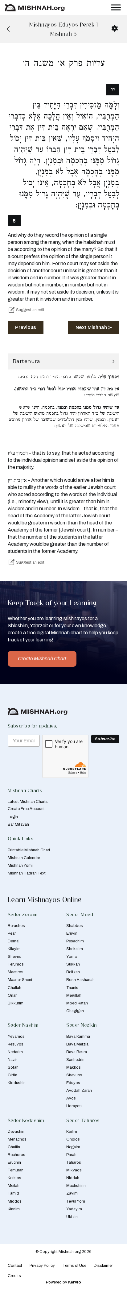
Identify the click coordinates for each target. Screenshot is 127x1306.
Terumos (16, 964)
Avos (71, 1098)
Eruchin (14, 1162)
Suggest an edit (30, 310)
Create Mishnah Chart (42, 658)
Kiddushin (17, 1083)
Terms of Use (74, 1265)
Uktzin (72, 1217)
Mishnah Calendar (24, 858)
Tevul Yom (75, 1201)
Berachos (16, 926)
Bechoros (16, 1155)
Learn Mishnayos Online (45, 899)
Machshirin (76, 1185)
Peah (12, 933)
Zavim (72, 1193)
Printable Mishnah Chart (29, 850)
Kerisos (14, 1178)
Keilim (71, 1131)
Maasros (15, 972)
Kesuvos (15, 1044)
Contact (15, 1265)
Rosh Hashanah (80, 980)
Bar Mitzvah (18, 824)
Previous (25, 327)
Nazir (12, 1060)
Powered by (63, 1282)
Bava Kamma (78, 1036)
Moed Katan (77, 1003)
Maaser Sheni (20, 980)
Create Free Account (26, 809)
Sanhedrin (75, 1060)
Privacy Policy (42, 1265)
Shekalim (74, 949)
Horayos (74, 1106)
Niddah (72, 1178)
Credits (14, 1276)
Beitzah (73, 972)
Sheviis (14, 956)
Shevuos (74, 1075)
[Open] (116, 7)
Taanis (72, 988)
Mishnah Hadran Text (27, 873)
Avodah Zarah (79, 1090)
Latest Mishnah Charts (28, 801)
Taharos (73, 1162)
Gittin (12, 1075)
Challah (14, 988)
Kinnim (14, 1209)
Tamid (13, 1193)
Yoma (71, 956)
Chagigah (75, 1011)
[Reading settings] (114, 28)
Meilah (13, 1185)
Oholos (73, 1139)
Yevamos (16, 1036)
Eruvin (71, 933)
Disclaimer (103, 1265)
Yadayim (74, 1209)
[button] (64, 361)
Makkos (73, 1067)
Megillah (73, 995)
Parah (71, 1155)
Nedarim (15, 1052)
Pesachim (75, 941)
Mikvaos (74, 1170)
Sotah (13, 1067)
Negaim (73, 1147)
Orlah (13, 995)
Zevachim (17, 1131)
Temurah (15, 1170)
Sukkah (73, 964)
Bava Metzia (77, 1044)
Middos (15, 1201)
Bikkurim (15, 1003)
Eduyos (73, 1083)
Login (13, 817)
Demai (13, 941)
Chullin (14, 1147)
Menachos (17, 1139)
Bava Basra (76, 1052)
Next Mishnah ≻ (94, 327)
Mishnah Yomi (20, 865)
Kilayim (14, 949)
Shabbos (74, 926)
